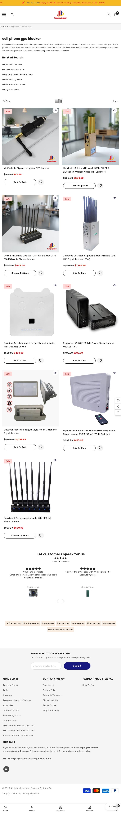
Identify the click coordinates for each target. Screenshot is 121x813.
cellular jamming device (12, 79)
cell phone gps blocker (20, 26)
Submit (77, 665)
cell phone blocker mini (12, 64)
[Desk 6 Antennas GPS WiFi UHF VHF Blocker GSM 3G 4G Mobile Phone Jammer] (30, 223)
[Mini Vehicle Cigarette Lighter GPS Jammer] (30, 136)
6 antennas (48, 623)
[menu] (4, 14)
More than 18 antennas (60, 629)
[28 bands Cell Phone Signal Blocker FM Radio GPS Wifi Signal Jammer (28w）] (90, 223)
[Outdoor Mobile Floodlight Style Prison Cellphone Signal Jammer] (30, 398)
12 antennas (93, 623)
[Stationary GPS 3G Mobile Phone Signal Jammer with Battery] (90, 311)
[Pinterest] (6, 769)
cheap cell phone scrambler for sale (17, 74)
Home (3, 26)
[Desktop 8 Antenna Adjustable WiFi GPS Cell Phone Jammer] (30, 486)
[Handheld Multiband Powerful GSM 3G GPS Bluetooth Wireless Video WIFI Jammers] (90, 136)
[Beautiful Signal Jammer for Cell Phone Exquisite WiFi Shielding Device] (30, 311)
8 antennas (63, 623)
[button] (57, 101)
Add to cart (20, 182)
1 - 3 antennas (13, 623)
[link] (32, 808)
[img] (60, 558)
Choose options (79, 185)
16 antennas (108, 623)
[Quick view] (55, 110)
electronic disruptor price (13, 69)
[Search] (12, 14)
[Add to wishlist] (41, 182)
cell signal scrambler (11, 89)
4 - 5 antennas (31, 623)
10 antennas (78, 623)
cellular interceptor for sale (13, 84)
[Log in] (108, 14)
